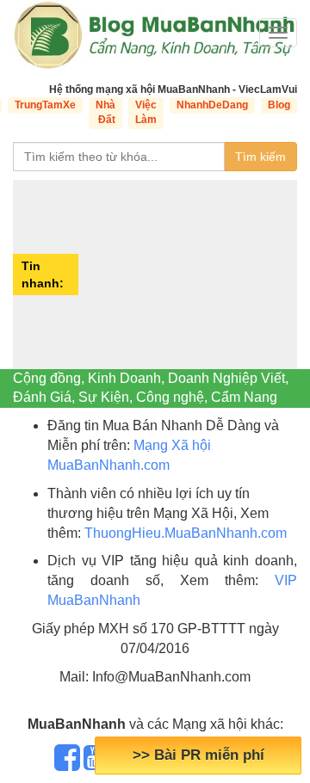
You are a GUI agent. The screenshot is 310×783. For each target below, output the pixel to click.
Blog (279, 105)
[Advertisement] (190, 274)
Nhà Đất (105, 112)
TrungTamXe (45, 105)
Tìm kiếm (260, 156)
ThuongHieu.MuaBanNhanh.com (185, 533)
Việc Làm (146, 112)
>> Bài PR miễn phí (198, 755)
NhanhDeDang (212, 105)
